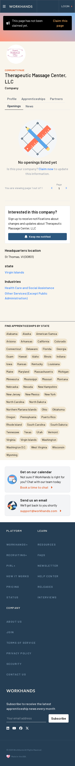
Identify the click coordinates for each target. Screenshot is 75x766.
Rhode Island (14, 424)
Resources (47, 544)
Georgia (61, 349)
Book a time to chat (34, 487)
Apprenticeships (33, 99)
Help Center (48, 576)
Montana (62, 379)
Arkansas (26, 341)
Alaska (27, 333)
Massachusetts (43, 371)
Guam (9, 356)
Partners (56, 99)
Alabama (11, 333)
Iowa (9, 364)
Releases (45, 586)
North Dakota (37, 402)
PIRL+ (10, 565)
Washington (49, 439)
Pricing (12, 586)
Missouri (47, 379)
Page (59, 184)
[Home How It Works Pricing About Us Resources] (18, 6)
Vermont (53, 432)
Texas (27, 432)
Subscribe (58, 718)
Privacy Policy (19, 653)
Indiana (61, 356)
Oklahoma (58, 409)
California (43, 341)
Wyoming (11, 454)
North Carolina (15, 402)
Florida (47, 349)
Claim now (46, 169)
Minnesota (12, 379)
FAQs (41, 555)
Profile (12, 99)
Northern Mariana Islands (21, 409)
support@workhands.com (38, 511)
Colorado (60, 341)
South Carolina (36, 424)
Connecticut (13, 349)
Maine (9, 371)
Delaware (32, 349)
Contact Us (16, 674)
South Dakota (58, 424)
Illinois (47, 356)
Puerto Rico (48, 417)
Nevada (28, 386)
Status (12, 597)
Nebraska (12, 386)
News (29, 106)
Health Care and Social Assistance (29, 288)
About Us (14, 621)
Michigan (63, 371)
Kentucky (37, 364)
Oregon (10, 417)
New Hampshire (47, 386)
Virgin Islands (29, 439)
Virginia (10, 439)
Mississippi (30, 379)
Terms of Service (21, 642)
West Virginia (39, 447)
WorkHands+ (17, 544)
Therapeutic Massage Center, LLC (35, 78)
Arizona (11, 341)
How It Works (17, 576)
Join (10, 632)
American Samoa (46, 333)
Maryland (23, 371)
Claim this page (60, 23)
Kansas (21, 364)
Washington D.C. (16, 447)
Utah (40, 432)
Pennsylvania (28, 417)
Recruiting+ (16, 555)
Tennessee (12, 432)
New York (50, 394)
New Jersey (13, 394)
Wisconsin (58, 447)
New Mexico (32, 394)
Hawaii (23, 356)
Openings (14, 106)
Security (14, 663)
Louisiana (54, 364)
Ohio (44, 409)
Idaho (35, 356)
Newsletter (48, 565)
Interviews (47, 597)
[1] (59, 188)
